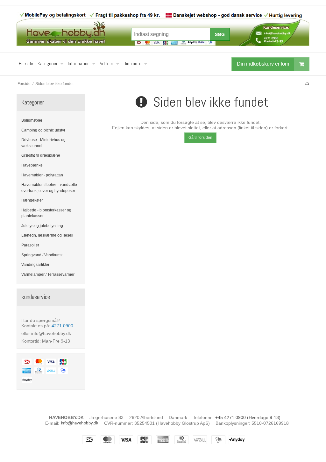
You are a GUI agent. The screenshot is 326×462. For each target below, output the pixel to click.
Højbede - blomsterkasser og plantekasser (46, 213)
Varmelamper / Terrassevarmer (47, 274)
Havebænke (32, 165)
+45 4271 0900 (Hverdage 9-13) (247, 417)
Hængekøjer (32, 200)
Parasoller (30, 245)
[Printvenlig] (307, 84)
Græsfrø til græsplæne (40, 155)
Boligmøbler (31, 120)
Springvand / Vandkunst (41, 255)
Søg (220, 34)
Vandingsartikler (35, 264)
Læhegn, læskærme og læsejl (47, 235)
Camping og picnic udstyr (43, 130)
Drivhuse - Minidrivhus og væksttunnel (43, 143)
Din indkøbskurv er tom (263, 64)
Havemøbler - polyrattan (42, 175)
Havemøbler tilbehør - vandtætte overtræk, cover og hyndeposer (49, 187)
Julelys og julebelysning (42, 226)
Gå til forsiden (200, 137)
